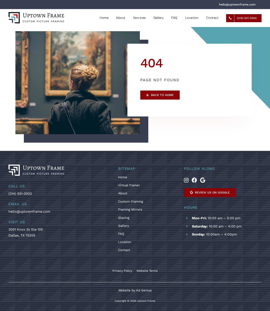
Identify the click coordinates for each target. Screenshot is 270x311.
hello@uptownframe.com (29, 212)
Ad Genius (144, 290)
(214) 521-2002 (20, 194)
